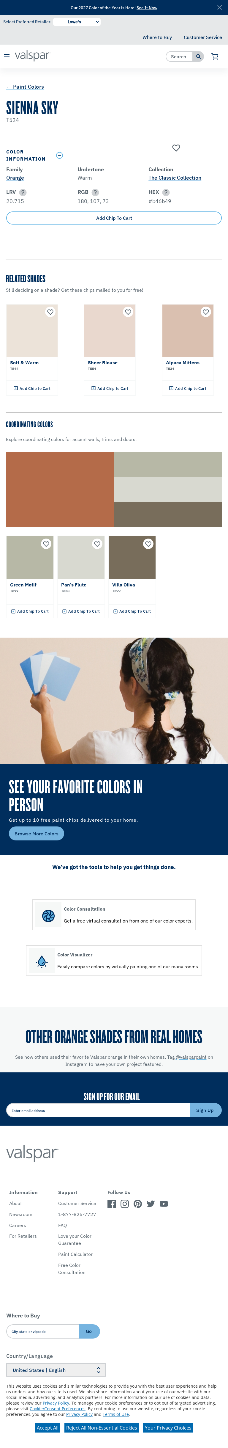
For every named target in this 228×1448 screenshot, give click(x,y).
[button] (6, 56)
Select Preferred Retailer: (27, 21)
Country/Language (29, 1356)
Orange (15, 177)
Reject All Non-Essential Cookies (101, 1428)
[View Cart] (215, 56)
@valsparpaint (191, 1057)
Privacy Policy (56, 1403)
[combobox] (179, 56)
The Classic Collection (174, 177)
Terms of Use (116, 1414)
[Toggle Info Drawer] (137, 155)
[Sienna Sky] (175, 148)
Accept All (47, 1428)
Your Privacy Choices (168, 1428)
